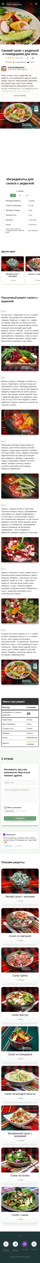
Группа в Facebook (6, 1250)
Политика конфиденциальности (20, 1256)
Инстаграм (24, 1249)
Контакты (34, 1249)
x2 (20, 195)
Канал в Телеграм (15, 1250)
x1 (13, 195)
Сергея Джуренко (14, 4)
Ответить (8, 846)
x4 (27, 195)
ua (31, 4)
